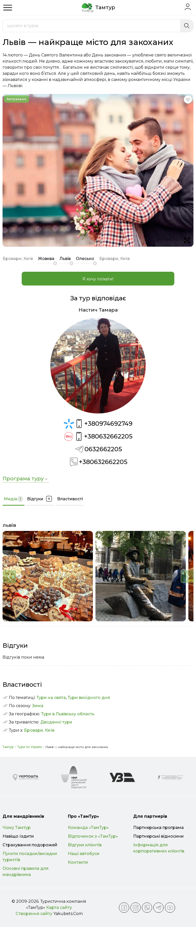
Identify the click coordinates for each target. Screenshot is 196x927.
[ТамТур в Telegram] (158, 907)
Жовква (46, 258)
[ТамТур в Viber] (147, 907)
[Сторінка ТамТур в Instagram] (135, 907)
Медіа (12, 499)
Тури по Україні (29, 747)
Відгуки (35, 498)
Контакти (78, 862)
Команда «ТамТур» (88, 827)
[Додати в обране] (188, 99)
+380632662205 (108, 436)
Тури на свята (51, 697)
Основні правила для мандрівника (25, 871)
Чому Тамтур (17, 827)
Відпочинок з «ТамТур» (93, 836)
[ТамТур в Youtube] (170, 907)
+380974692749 (108, 423)
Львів (65, 258)
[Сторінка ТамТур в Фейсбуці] (124, 907)
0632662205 (103, 449)
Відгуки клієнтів (85, 844)
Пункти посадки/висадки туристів (30, 856)
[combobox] (92, 25)
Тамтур (8, 747)
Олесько (85, 258)
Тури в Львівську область (67, 713)
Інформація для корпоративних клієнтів (158, 847)
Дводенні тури (56, 722)
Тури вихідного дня (89, 697)
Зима (37, 705)
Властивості (70, 498)
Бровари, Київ (39, 730)
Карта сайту (59, 907)
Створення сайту (34, 913)
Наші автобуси (84, 853)
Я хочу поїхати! (97, 279)
